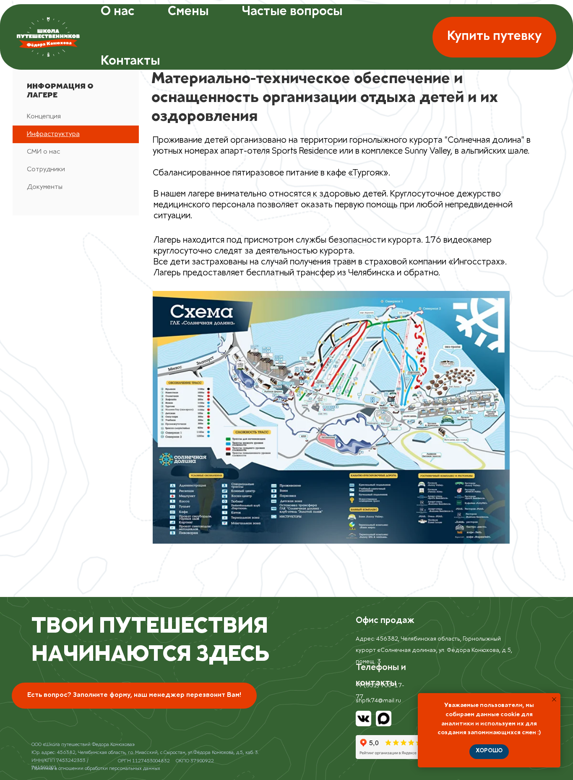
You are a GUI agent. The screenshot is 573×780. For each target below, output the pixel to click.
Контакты (130, 61)
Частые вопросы (292, 12)
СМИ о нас (43, 152)
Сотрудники (46, 170)
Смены (188, 12)
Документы (45, 187)
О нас (117, 12)
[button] (494, 37)
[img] (364, 719)
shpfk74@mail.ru (378, 701)
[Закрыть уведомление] (554, 699)
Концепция (44, 117)
